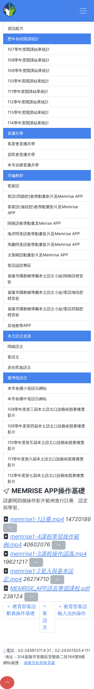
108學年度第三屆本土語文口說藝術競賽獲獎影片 (46, 412)
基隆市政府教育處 (39, 662)
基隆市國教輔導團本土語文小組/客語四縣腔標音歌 (45, 311)
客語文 (13, 356)
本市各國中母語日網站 (27, 398)
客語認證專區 (19, 265)
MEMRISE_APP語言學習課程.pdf (50, 588)
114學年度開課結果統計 (28, 122)
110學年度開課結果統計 (28, 80)
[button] (7, 682)
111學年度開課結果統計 (28, 91)
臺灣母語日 (17, 377)
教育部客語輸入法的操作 (72, 610)
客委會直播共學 (21, 143)
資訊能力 (15, 28)
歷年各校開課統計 (23, 38)
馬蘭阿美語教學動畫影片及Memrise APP (44, 244)
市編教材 (15, 175)
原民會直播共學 (21, 154)
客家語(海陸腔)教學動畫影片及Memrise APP (43, 209)
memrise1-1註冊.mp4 (37, 519)
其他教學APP (19, 325)
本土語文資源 (19, 336)
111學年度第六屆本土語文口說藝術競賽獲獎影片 (46, 461)
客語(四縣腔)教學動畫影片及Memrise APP (45, 196)
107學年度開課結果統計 (29, 49)
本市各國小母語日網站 (27, 388)
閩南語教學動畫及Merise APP (34, 223)
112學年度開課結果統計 (28, 101)
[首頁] (9, 9)
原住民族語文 (19, 367)
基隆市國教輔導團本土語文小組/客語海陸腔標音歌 (45, 295)
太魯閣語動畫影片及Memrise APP (38, 254)
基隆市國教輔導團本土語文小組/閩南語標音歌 (45, 278)
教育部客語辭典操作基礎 (21, 610)
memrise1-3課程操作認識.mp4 (48, 553)
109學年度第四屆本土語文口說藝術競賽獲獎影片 (46, 428)
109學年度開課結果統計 (29, 70)
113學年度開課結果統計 (28, 112)
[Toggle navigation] (83, 10)
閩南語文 (15, 346)
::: (4, 650)
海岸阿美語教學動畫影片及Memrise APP (44, 233)
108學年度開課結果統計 (29, 60)
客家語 (13, 185)
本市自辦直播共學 (23, 164)
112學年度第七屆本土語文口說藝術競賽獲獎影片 (46, 478)
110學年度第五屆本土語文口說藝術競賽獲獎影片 (46, 445)
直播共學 (15, 133)
